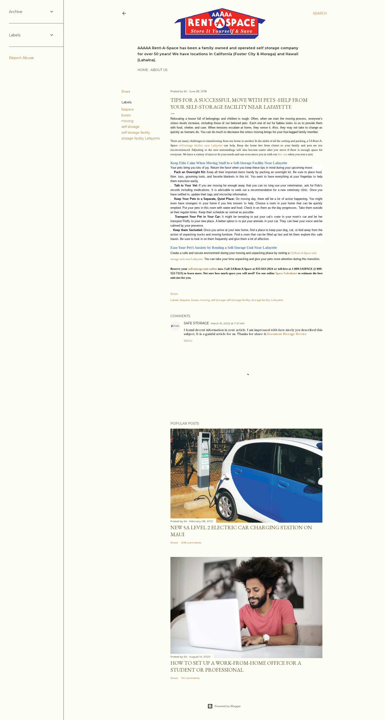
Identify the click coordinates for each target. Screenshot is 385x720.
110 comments (190, 678)
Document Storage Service (287, 334)
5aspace (127, 109)
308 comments (191, 542)
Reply (188, 340)
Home (142, 70)
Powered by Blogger (228, 706)
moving (127, 121)
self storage (130, 127)
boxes (126, 115)
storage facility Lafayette (140, 138)
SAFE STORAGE (196, 323)
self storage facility (135, 133)
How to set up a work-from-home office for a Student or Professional (235, 666)
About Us (159, 70)
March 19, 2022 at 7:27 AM (227, 323)
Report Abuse (21, 58)
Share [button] (125, 92)
